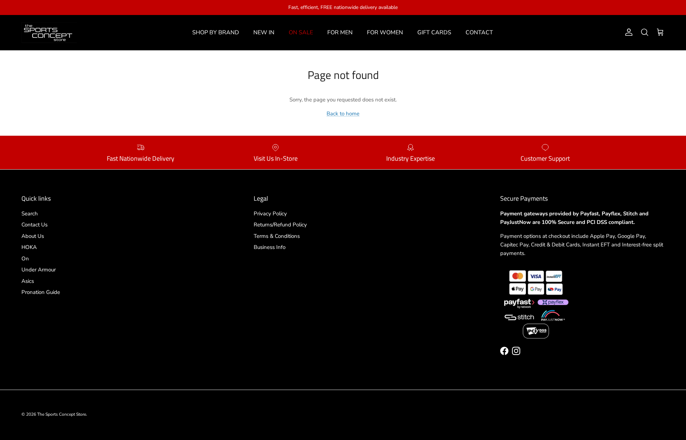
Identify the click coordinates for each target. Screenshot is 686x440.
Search (29, 213)
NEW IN (263, 32)
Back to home (343, 113)
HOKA (29, 247)
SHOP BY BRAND (215, 32)
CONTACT (479, 32)
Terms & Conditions (277, 236)
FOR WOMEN (385, 32)
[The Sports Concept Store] (49, 32)
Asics (27, 281)
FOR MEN (340, 32)
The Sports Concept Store (61, 414)
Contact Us (34, 224)
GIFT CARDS (434, 32)
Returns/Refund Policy (280, 224)
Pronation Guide (40, 292)
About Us (32, 236)
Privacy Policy (270, 213)
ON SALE (301, 32)
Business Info (269, 247)
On (25, 258)
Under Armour (38, 269)
